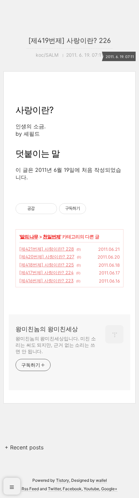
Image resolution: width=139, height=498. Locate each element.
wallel (101, 480)
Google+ (109, 488)
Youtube (91, 488)
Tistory (62, 480)
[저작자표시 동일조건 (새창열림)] (92, 208)
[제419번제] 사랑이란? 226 (69, 40)
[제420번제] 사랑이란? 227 (46, 256)
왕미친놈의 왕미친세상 (47, 329)
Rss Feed (30, 488)
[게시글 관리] (49, 209)
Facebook (72, 488)
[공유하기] (41, 209)
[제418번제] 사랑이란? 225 (46, 264)
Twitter (54, 488)
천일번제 (51, 236)
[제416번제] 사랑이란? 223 (46, 280)
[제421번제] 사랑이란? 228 (46, 249)
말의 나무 (29, 236)
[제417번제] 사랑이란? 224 (46, 272)
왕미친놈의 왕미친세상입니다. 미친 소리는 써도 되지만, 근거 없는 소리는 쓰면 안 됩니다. (56, 345)
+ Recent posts (24, 447)
